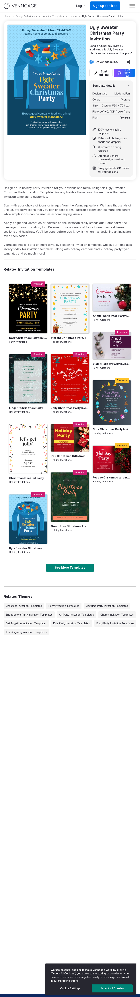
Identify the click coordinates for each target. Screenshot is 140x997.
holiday (73, 16)
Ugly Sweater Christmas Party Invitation (28, 548)
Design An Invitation (26, 16)
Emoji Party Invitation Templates (115, 623)
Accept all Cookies (112, 988)
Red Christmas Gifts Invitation (70, 456)
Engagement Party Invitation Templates (29, 614)
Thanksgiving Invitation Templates (26, 632)
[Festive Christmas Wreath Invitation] (112, 459)
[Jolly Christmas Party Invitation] (70, 378)
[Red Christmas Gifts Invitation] (70, 438)
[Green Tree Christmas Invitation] (70, 497)
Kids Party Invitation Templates (71, 623)
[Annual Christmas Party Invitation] (112, 297)
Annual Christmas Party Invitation (112, 315)
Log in (80, 6)
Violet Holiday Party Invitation (112, 363)
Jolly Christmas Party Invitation (70, 407)
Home (7, 16)
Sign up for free (105, 6)
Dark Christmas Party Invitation (28, 337)
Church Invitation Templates (117, 614)
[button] (101, 73)
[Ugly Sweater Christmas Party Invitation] (28, 519)
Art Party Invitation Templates (76, 614)
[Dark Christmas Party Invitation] (28, 308)
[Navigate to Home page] (20, 6)
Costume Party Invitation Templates (107, 605)
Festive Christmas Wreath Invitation (112, 477)
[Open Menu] (132, 6)
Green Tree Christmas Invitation (70, 526)
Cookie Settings (70, 988)
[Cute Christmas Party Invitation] (112, 402)
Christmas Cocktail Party (26, 478)
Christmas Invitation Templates (24, 605)
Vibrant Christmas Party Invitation (70, 337)
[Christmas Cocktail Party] (28, 449)
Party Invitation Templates (63, 605)
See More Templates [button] (70, 567)
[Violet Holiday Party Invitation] (112, 345)
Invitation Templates (53, 16)
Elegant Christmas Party (26, 407)
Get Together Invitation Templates (26, 623)
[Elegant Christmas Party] (28, 378)
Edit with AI (127, 73)
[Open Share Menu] (129, 62)
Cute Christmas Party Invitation (112, 429)
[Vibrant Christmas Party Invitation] (70, 308)
